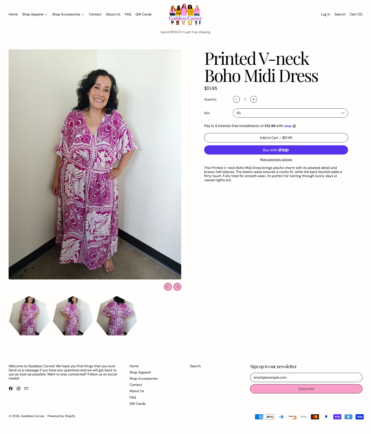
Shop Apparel (140, 372)
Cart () (356, 15)
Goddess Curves (32, 416)
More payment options (276, 159)
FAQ (128, 14)
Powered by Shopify (61, 416)
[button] (340, 14)
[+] (253, 99)
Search (195, 366)
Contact (95, 14)
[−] (236, 99)
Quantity (210, 99)
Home (13, 14)
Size (207, 113)
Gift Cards (143, 14)
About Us (113, 14)
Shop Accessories (143, 378)
